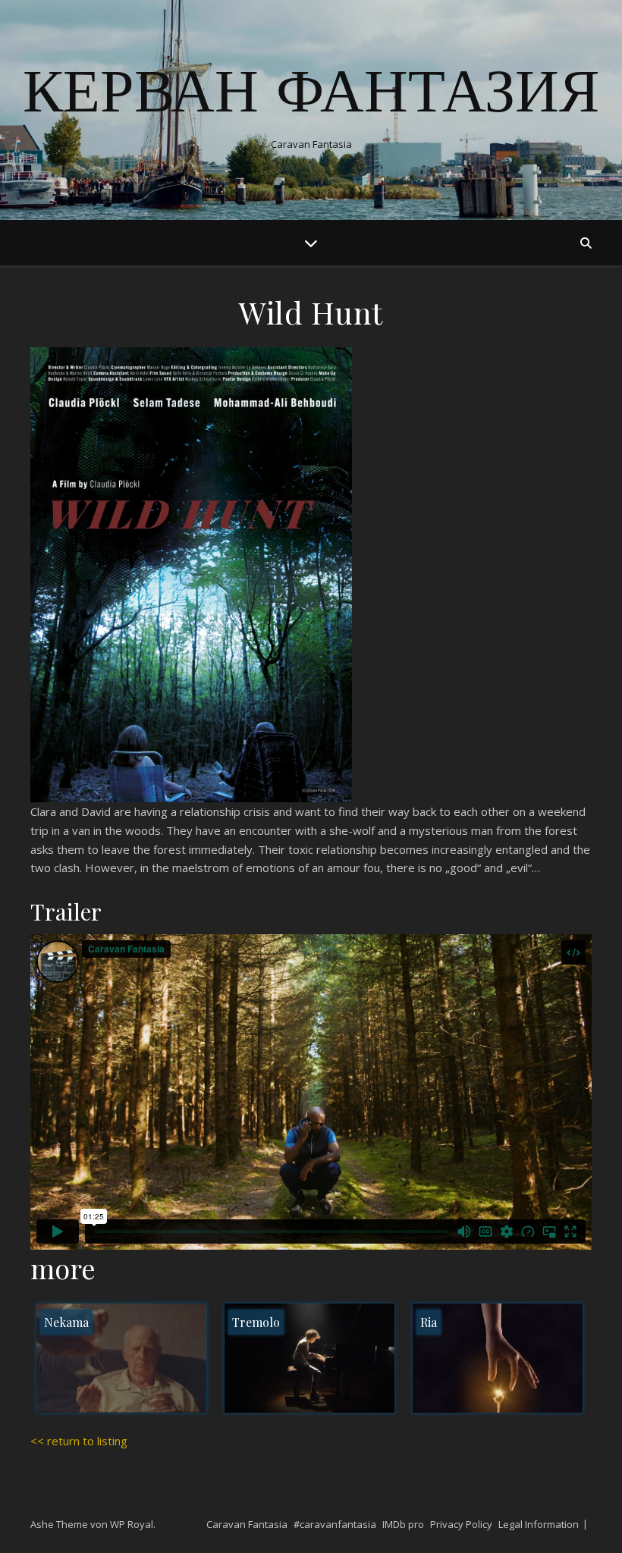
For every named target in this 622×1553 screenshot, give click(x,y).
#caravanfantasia (335, 1524)
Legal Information (538, 1524)
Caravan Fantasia (246, 1524)
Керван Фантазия (311, 97)
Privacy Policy (461, 1524)
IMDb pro (403, 1524)
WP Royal (131, 1524)
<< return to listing (78, 1440)
